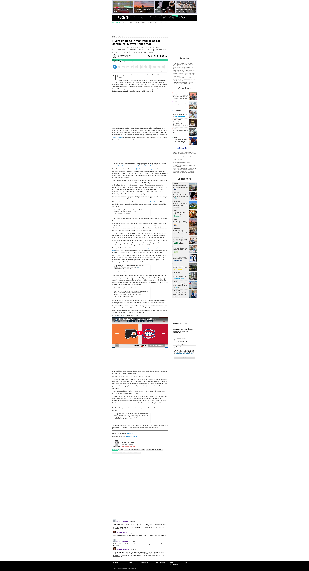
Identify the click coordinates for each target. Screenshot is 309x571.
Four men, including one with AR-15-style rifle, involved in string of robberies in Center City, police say (184, 64)
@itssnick (129, 433)
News (141, 17)
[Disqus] (140, 497)
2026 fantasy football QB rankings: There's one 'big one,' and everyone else (184, 82)
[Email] (163, 56)
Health (152, 17)
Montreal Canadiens (136, 452)
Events (172, 17)
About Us (115, 563)
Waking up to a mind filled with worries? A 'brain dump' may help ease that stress (184, 169)
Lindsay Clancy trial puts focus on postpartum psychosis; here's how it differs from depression (184, 165)
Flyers (131, 22)
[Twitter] (151, 56)
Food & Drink (177, 119)
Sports (182, 17)
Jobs (175, 128)
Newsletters (163, 22)
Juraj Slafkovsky (117, 452)
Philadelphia (130, 449)
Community (177, 264)
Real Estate (177, 201)
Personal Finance (178, 237)
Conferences (177, 255)
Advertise (130, 563)
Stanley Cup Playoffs (139, 449)
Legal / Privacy (160, 563)
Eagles (124, 22)
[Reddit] (157, 56)
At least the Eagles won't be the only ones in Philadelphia (134, 166)
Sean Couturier (150, 449)
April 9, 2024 (127, 213)
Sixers (137, 22)
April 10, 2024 (128, 271)
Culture (162, 17)
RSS (186, 563)
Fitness (176, 183)
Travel (175, 210)
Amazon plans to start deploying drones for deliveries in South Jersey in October (184, 71)
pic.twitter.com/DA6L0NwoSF (123, 268)
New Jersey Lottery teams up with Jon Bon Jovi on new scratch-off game (184, 68)
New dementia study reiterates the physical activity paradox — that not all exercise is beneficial (183, 158)
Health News (177, 273)
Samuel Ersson (126, 452)
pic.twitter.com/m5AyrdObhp (123, 418)
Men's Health (177, 110)
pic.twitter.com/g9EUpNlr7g (133, 294)
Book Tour (176, 192)
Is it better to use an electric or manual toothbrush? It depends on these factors (183, 172)
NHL (120, 60)
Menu (115, 17)
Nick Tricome (125, 55)
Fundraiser (177, 228)
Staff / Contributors (174, 563)
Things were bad (117, 137)
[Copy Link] (166, 56)
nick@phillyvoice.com (128, 446)
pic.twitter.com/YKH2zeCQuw (126, 211)
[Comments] (160, 56)
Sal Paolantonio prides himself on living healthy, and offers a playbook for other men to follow (184, 154)
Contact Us (144, 563)
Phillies (143, 22)
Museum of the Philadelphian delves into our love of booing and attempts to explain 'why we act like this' (184, 79)
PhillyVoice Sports (131, 436)
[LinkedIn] (154, 56)
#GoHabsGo (121, 294)
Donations (177, 93)
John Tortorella (159, 449)
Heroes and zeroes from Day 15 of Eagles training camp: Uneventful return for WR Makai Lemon (184, 75)
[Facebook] (148, 56)
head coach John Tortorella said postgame (142, 169)
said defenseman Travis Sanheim (149, 202)
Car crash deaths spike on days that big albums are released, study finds (183, 161)
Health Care (177, 290)
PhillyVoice (123, 17)
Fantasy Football (152, 22)
